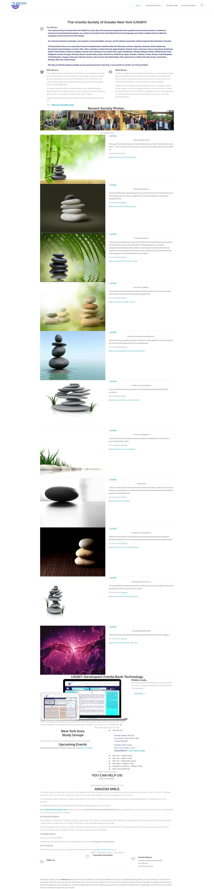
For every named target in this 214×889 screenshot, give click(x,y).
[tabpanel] (53, 120)
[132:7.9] (124, 639)
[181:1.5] (123, 298)
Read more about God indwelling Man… (123, 157)
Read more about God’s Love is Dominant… (124, 400)
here (131, 882)
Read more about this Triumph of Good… (123, 261)
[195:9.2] (124, 202)
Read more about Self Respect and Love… (124, 596)
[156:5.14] (124, 592)
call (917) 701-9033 (137, 751)
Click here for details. (84, 748)
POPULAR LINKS (189, 5)
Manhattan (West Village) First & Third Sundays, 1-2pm (124, 747)
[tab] (141, 730)
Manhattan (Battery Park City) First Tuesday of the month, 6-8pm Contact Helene (126, 738)
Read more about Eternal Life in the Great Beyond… (127, 351)
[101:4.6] (124, 445)
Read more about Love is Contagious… (122, 449)
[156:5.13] (124, 543)
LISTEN (113, 136)
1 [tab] (107, 125)
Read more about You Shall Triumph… (122, 302)
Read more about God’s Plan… (119, 501)
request (71, 887)
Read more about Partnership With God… (123, 643)
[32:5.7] (123, 497)
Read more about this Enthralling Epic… (123, 206)
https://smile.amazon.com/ (56, 810)
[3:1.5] (123, 153)
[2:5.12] (123, 396)
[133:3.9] (124, 347)
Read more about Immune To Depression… (124, 547)
